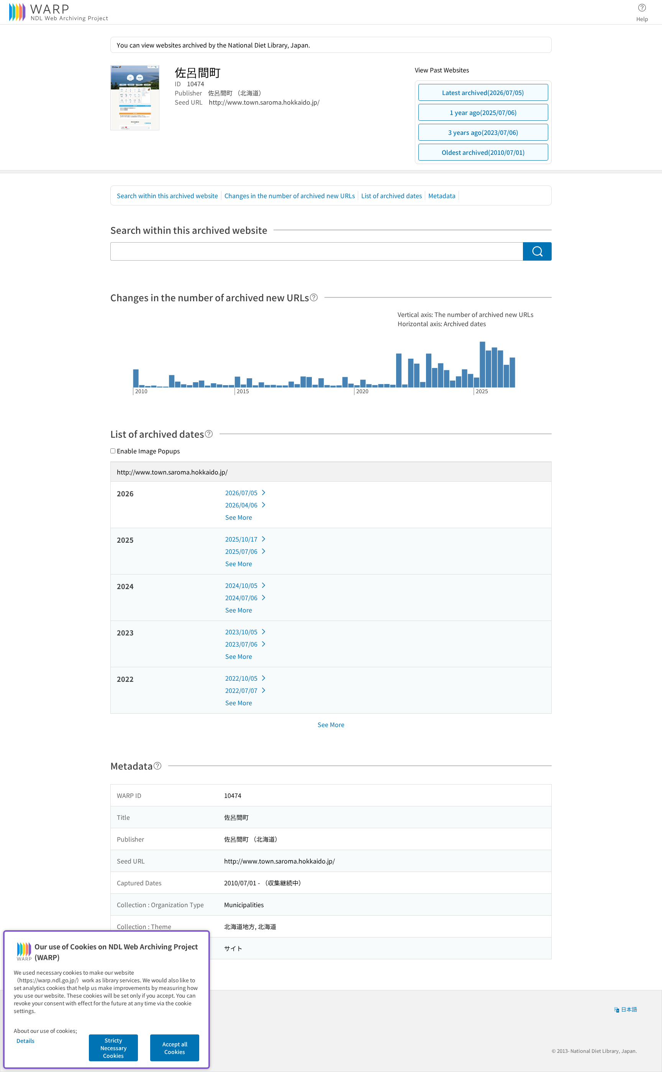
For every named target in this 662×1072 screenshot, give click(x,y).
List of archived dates (391, 195)
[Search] (537, 251)
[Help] (313, 297)
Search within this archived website (167, 195)
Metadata (442, 195)
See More (238, 517)
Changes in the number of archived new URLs (289, 195)
